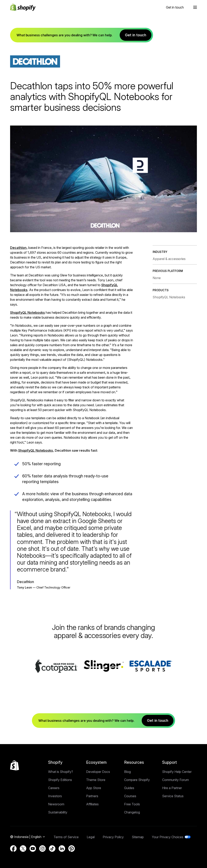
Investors (55, 796)
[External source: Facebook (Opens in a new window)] (13, 848)
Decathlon (18, 248)
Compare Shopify (137, 780)
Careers (53, 788)
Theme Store (95, 780)
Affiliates (92, 804)
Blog (127, 772)
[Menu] (195, 7)
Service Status (173, 796)
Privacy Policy (113, 837)
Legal (91, 837)
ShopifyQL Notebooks (27, 312)
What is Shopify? (60, 772)
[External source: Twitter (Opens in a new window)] (23, 848)
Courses (130, 796)
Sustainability (57, 812)
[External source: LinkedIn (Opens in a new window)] (62, 848)
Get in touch (175, 7)
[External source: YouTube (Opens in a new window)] (33, 848)
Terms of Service (66, 837)
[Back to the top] (14, 765)
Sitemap (138, 837)
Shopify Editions (60, 780)
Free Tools (132, 804)
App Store (93, 788)
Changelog (132, 812)
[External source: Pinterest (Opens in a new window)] (71, 848)
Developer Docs (98, 772)
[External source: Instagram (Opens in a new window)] (42, 848)
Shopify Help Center (177, 772)
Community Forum (175, 780)
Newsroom (56, 804)
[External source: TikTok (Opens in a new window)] (52, 848)
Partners (92, 796)
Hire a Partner (172, 788)
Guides (129, 788)
